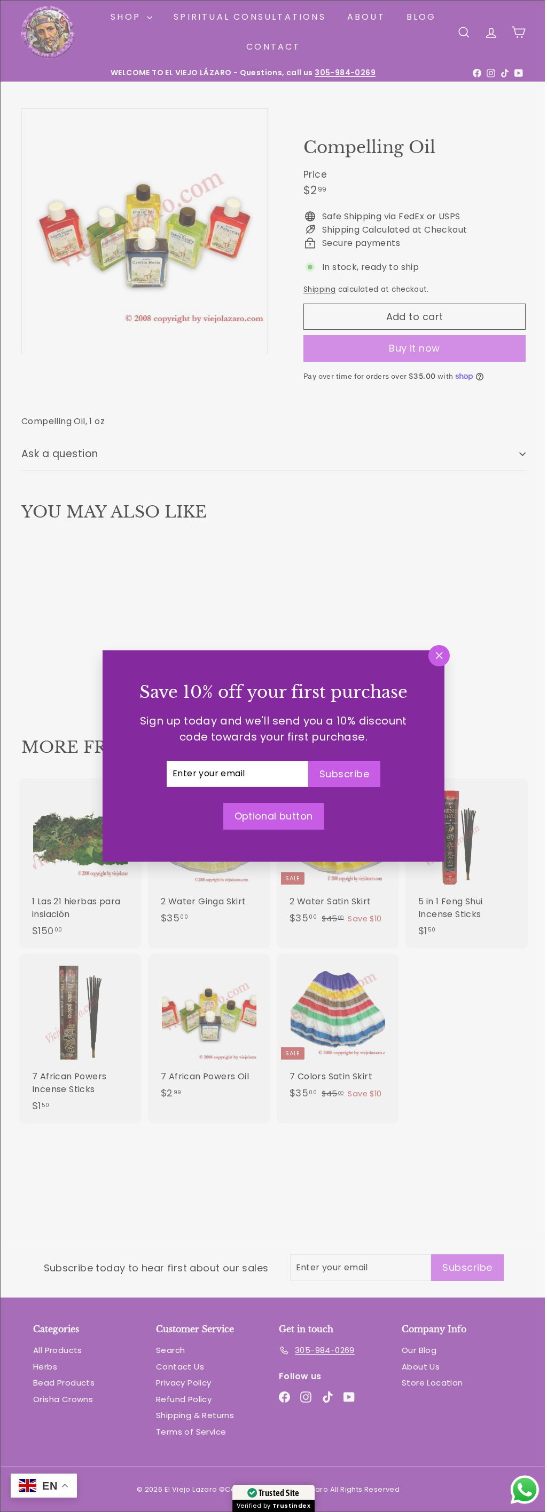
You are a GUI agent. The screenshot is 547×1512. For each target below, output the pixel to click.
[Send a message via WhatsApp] (517, 1490)
